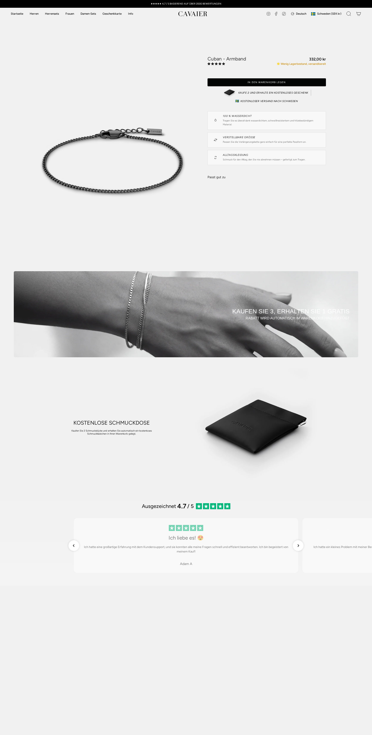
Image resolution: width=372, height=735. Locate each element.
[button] (130, 14)
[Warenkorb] (359, 13)
